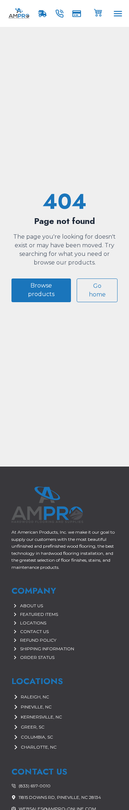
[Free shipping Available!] (43, 13)
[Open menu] (118, 13)
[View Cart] (98, 12)
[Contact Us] (61, 13)
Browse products (41, 290)
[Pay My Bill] (78, 13)
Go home (97, 290)
